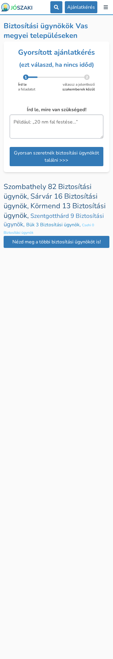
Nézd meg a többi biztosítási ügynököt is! (56, 242)
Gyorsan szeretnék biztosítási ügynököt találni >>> (56, 156)
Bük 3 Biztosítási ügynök (54, 224)
